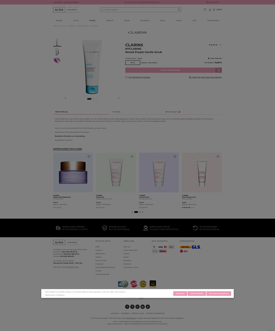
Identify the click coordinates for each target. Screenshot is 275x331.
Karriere (126, 254)
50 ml (133, 63)
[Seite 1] (136, 212)
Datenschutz (100, 254)
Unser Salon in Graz (130, 267)
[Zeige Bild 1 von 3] (89, 99)
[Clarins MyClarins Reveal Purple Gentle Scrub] (92, 67)
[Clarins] (137, 32)
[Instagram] (137, 307)
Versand (98, 257)
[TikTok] (148, 307)
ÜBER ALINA (128, 241)
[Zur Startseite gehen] (66, 9)
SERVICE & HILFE (137, 313)
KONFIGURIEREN (196, 293)
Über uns (126, 247)
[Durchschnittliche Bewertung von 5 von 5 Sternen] (214, 45)
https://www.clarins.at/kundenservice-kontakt (72, 132)
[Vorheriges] (65, 98)
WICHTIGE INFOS (102, 241)
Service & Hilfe (100, 260)
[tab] (81, 111)
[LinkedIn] (143, 307)
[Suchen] (179, 9)
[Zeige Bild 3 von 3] (96, 99)
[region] (87, 70)
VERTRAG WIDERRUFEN (155, 313)
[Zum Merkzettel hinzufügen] (89, 156)
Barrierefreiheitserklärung (105, 267)
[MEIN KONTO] (210, 9)
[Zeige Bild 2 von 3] (93, 99)
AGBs (97, 247)
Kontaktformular (72, 267)
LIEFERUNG (115, 313)
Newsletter (127, 260)
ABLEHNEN (180, 293)
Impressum (99, 264)
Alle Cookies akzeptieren (218, 293)
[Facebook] (127, 307)
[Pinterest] (132, 307)
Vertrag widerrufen (102, 274)
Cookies (98, 271)
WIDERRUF (125, 313)
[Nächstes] (118, 98)
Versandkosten (130, 318)
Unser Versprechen (130, 250)
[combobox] (138, 9)
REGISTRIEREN (73, 2)
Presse (125, 257)
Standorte (127, 264)
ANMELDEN (58, 2)
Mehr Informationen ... (118, 292)
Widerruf (98, 250)
